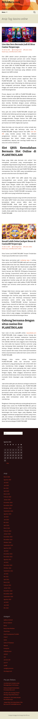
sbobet (6, 654)
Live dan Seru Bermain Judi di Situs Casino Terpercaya (18, 45)
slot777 (6, 662)
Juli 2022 (6, 562)
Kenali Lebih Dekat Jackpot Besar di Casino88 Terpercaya (19, 242)
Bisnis (5, 625)
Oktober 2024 (7, 508)
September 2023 (8, 545)
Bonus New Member (9, 628)
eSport (6, 637)
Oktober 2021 (7, 568)
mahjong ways (8, 651)
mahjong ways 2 (25, 260)
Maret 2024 (7, 528)
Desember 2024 (8, 502)
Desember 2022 (8, 554)
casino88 (11, 51)
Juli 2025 (6, 482)
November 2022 (8, 556)
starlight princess (8, 668)
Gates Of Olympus (9, 643)
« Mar (7, 463)
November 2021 (8, 565)
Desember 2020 (8, 591)
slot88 (5, 665)
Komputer (6, 648)
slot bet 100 (7, 660)
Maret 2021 (7, 582)
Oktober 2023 (7, 542)
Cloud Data (7, 631)
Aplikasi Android (8, 620)
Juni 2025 (6, 485)
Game (5, 640)
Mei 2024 (6, 522)
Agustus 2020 (7, 599)
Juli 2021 (6, 574)
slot (5, 657)
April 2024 (6, 525)
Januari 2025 (7, 499)
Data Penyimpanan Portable (11, 634)
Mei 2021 (6, 576)
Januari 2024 (7, 534)
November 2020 (8, 594)
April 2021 (6, 579)
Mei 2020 (6, 608)
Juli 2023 (6, 551)
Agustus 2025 (7, 479)
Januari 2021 (7, 588)
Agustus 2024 (7, 514)
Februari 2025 (7, 497)
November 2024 (8, 505)
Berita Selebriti (8, 623)
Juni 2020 (6, 605)
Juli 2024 (6, 517)
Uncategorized (17, 50)
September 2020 (8, 596)
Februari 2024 (7, 531)
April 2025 (6, 491)
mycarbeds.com (31, 333)
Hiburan (6, 645)
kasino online (17, 51)
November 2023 (8, 539)
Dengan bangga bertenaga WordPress (19, 715)
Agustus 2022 (7, 559)
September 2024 (8, 511)
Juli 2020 (6, 602)
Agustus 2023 (7, 548)
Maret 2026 (7, 477)
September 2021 (8, 571)
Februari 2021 (7, 585)
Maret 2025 (7, 494)
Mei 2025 (6, 488)
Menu (3, 12)
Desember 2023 (8, 537)
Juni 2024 (6, 519)
